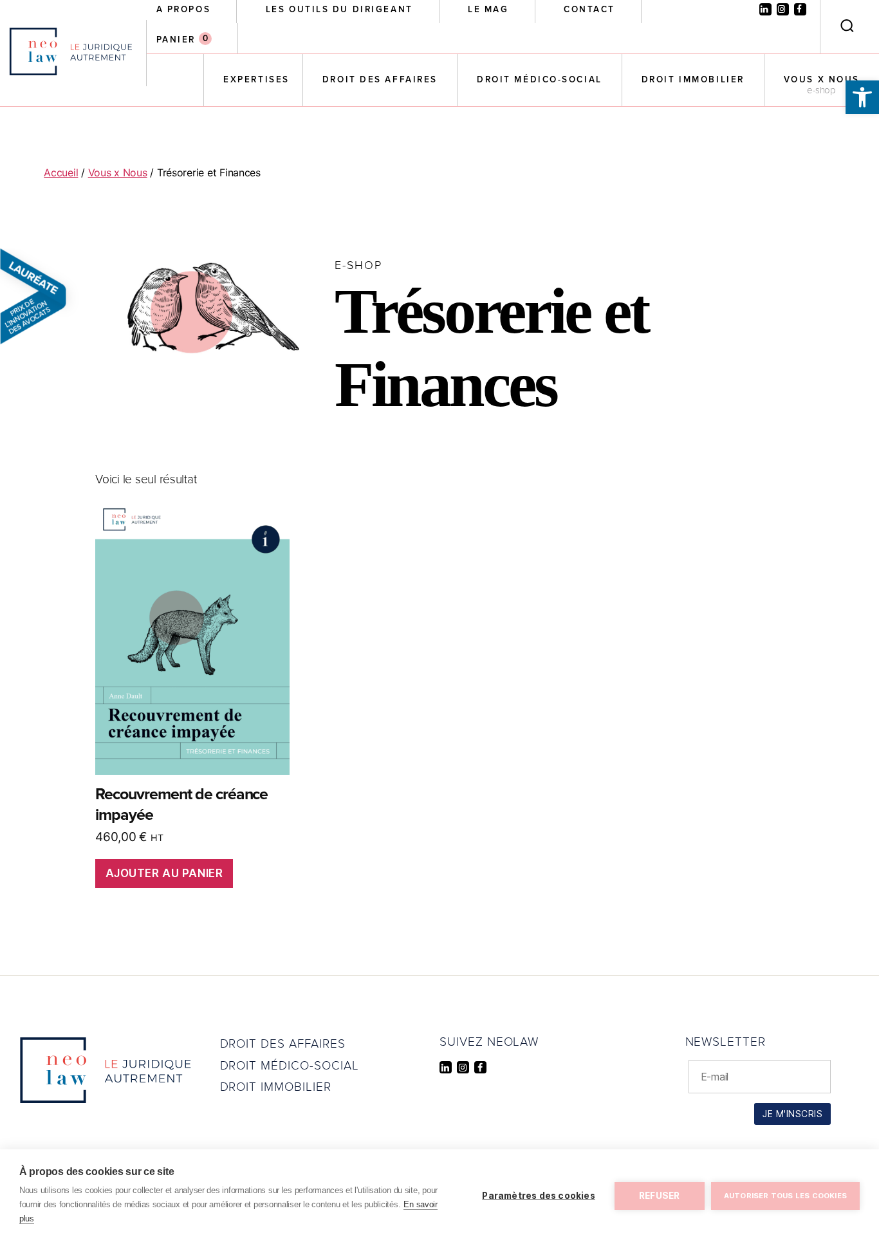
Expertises (256, 80)
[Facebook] (800, 9)
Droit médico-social (539, 80)
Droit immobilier (693, 80)
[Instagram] (783, 9)
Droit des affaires (380, 80)
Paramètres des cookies (538, 1196)
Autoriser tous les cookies (785, 1195)
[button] (862, 97)
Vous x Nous (822, 80)
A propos (183, 10)
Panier (176, 40)
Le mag (488, 10)
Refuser (659, 1196)
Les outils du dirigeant (339, 10)
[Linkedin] (765, 9)
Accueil (61, 172)
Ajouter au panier (164, 873)
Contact (589, 10)
